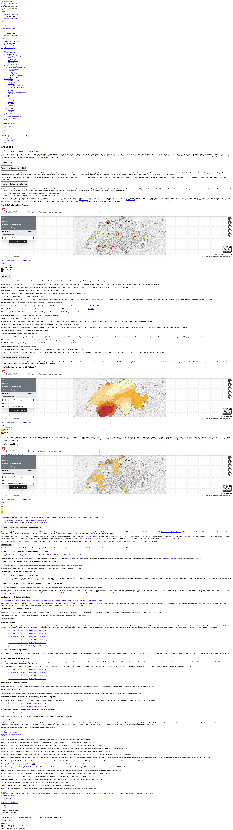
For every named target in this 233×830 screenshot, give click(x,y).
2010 (7, 757)
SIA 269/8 (47, 156)
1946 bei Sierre (83, 200)
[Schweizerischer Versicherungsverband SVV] (106, 793)
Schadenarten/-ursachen (169, 558)
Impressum (7, 798)
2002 (11, 742)
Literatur (3, 736)
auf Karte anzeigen (6, 10)
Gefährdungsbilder (6, 544)
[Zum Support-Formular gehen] (1, 792)
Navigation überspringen (8, 48)
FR (5, 807)
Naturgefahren (8, 140)
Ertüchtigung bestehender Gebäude (11, 734)
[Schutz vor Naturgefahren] (9, 3)
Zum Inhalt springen (6, 1)
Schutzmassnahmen (6, 719)
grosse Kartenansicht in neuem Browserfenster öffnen (16, 260)
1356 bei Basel (130, 200)
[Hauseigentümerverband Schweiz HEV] (80, 793)
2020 (7, 745)
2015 (11, 739)
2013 (16, 773)
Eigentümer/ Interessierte (11, 14)
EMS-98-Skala (141, 321)
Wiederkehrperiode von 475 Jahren (171, 532)
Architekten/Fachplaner (11, 139)
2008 (16, 776)
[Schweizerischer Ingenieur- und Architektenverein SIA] (51, 793)
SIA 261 (38, 156)
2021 (7, 751)
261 (25, 281)
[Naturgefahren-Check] (8, 28)
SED (23, 189)
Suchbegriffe (4, 135)
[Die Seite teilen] (3, 792)
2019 (7, 748)
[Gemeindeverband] (150, 793)
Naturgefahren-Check (7, 731)
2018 (27, 767)
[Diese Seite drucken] (5, 792)
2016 (29, 761)
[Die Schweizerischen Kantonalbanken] (132, 793)
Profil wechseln (5, 820)
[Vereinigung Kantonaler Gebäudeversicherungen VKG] (17, 793)
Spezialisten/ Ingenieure (11, 18)
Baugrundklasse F (36, 605)
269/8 (60, 284)
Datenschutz (7, 800)
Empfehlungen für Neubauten (9, 732)
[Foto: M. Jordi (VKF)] (27, 630)
